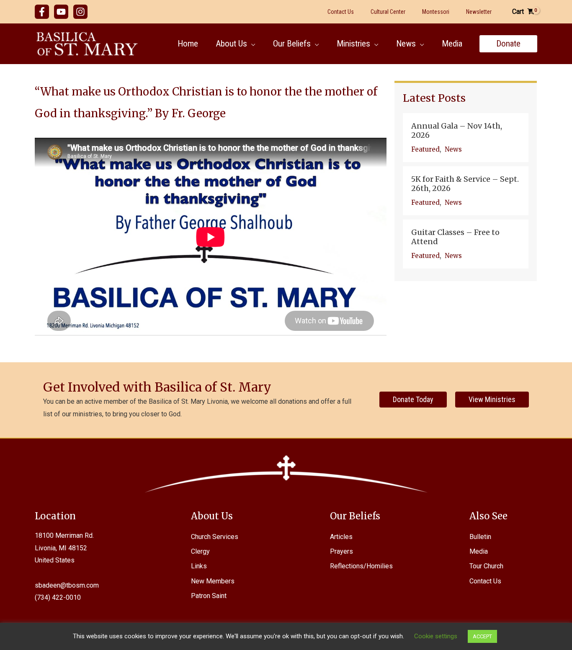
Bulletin (480, 537)
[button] (251, 43)
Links (199, 566)
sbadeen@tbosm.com (67, 585)
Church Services (214, 537)
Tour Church (486, 566)
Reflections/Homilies (361, 566)
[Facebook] (42, 12)
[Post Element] (465, 137)
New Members (212, 581)
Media (478, 551)
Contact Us (485, 581)
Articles (341, 537)
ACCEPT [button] (482, 636)
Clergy (200, 551)
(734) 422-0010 (58, 597)
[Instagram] (80, 12)
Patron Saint (209, 596)
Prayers (341, 551)
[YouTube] (61, 12)
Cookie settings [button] (435, 636)
